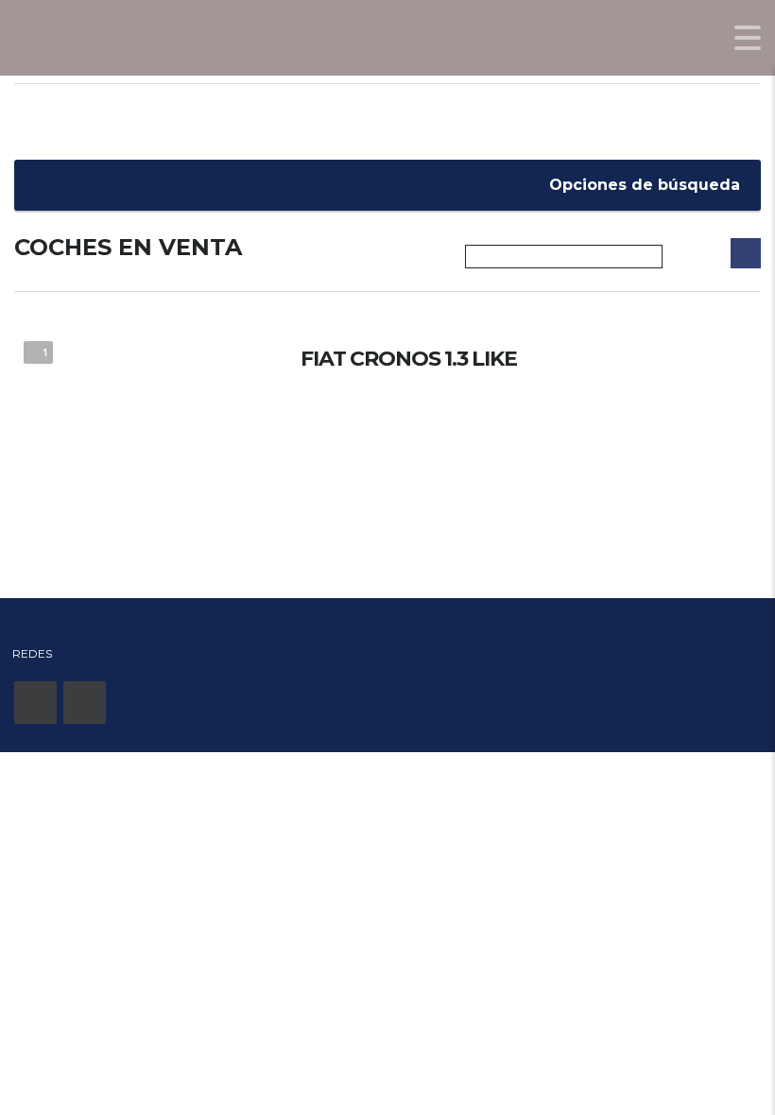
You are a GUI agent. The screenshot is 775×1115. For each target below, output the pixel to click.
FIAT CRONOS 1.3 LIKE (409, 359)
